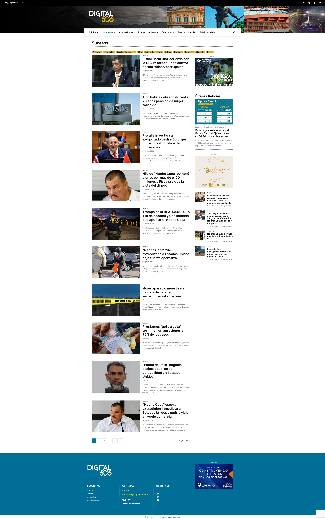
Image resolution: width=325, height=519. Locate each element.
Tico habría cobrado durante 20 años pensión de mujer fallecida (165, 101)
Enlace (209, 52)
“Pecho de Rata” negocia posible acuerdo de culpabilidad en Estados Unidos (162, 371)
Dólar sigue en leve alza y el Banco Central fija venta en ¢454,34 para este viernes (212, 133)
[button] (234, 32)
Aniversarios (109, 52)
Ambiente (97, 52)
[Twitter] (314, 3)
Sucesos (145, 55)
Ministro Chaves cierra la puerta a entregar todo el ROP (220, 236)
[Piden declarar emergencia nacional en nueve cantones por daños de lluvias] (200, 251)
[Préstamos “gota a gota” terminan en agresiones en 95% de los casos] (116, 338)
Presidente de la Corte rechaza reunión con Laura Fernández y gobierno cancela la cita (219, 199)
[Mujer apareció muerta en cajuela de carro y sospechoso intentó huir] (116, 300)
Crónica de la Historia (153, 52)
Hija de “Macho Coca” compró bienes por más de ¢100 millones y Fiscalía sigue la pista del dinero (165, 180)
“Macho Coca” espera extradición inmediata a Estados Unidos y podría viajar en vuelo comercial (166, 411)
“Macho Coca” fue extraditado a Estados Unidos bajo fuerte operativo (165, 254)
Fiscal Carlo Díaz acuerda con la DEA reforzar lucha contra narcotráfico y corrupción (165, 63)
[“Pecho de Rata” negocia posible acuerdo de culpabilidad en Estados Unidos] (116, 377)
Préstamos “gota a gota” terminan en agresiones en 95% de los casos (163, 330)
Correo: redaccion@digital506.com (135, 492)
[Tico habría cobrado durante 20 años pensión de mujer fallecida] (116, 109)
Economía (188, 52)
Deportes (178, 52)
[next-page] (121, 440)
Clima (140, 52)
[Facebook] (304, 3)
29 (115, 441)
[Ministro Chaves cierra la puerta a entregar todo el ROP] (200, 235)
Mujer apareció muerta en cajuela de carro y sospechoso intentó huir (163, 292)
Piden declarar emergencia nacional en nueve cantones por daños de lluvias (219, 253)
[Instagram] (309, 3)
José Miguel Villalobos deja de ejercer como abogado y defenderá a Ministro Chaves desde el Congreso (219, 218)
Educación (200, 52)
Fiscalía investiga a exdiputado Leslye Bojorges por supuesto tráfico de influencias (164, 141)
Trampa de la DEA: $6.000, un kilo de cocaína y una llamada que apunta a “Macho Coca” (166, 216)
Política (209, 193)
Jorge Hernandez (210, 127)
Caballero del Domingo (126, 52)
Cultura (168, 52)
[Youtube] (319, 3)
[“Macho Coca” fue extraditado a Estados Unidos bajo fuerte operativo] (116, 262)
